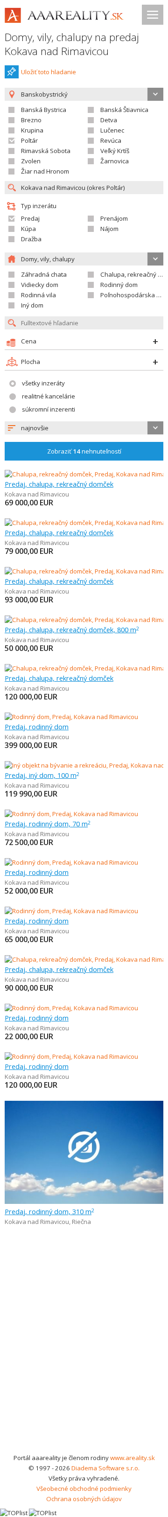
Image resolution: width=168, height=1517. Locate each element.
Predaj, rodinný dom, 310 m (49, 1211)
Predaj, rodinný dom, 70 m (48, 823)
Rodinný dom (119, 284)
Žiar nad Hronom (45, 171)
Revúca (110, 140)
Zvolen (31, 161)
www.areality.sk (132, 1458)
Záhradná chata (44, 274)
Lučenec (112, 130)
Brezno (31, 120)
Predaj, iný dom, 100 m (42, 775)
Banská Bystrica (43, 109)
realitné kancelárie (48, 396)
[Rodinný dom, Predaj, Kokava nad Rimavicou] (71, 717)
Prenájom (114, 218)
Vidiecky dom (39, 284)
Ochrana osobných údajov (84, 1499)
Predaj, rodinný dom (37, 726)
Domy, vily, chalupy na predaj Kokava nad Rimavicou (72, 44)
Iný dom (32, 305)
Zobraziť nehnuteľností (84, 451)
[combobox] (84, 427)
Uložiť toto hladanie (48, 72)
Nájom (109, 228)
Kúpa (28, 228)
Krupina (32, 130)
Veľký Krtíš (114, 151)
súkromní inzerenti (48, 409)
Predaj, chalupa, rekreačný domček (59, 484)
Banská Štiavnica (124, 109)
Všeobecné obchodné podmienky (84, 1488)
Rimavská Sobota (45, 151)
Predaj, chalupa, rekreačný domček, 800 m (72, 629)
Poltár (29, 140)
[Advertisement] (84, 1364)
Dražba (31, 239)
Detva (108, 120)
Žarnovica (114, 161)
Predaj (30, 218)
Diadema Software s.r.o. (105, 1468)
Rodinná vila (38, 295)
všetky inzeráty (43, 383)
